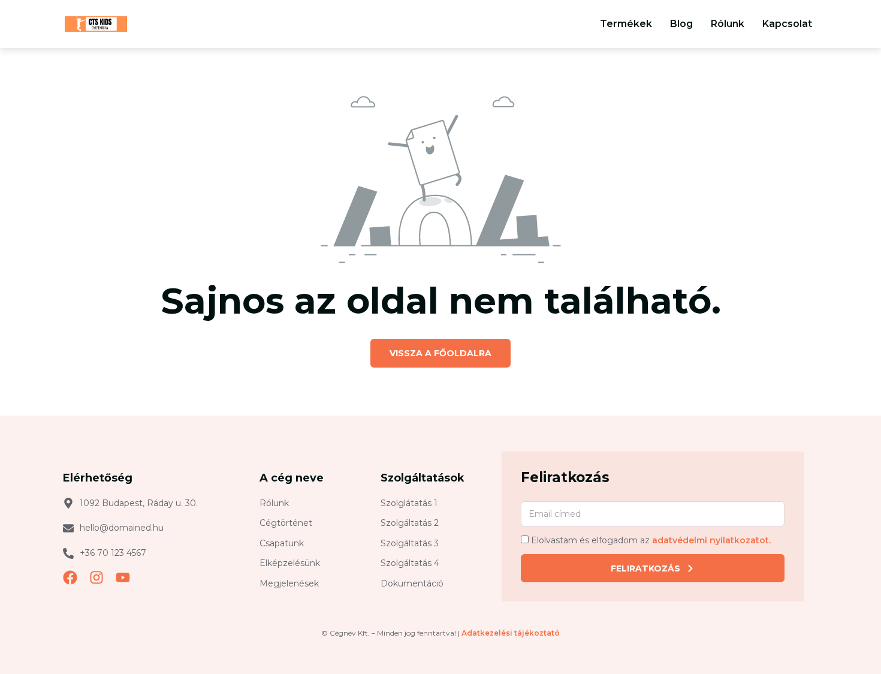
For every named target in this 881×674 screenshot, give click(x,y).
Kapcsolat (787, 23)
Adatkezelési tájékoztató (510, 632)
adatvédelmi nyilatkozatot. (711, 540)
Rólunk (727, 23)
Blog (681, 23)
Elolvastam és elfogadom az (651, 540)
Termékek (626, 23)
